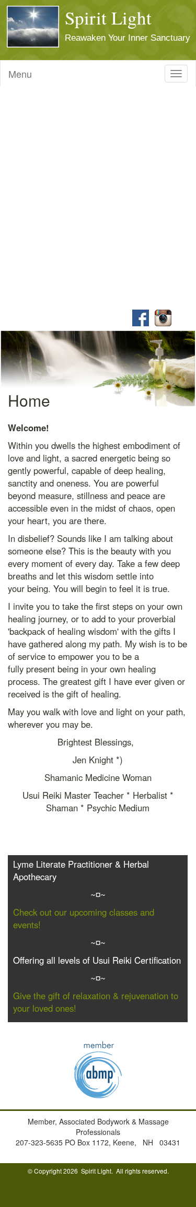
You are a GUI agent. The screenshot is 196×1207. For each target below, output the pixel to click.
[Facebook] (139, 317)
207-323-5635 (40, 1142)
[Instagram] (161, 317)
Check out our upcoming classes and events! (83, 918)
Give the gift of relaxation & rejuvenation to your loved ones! (95, 1001)
